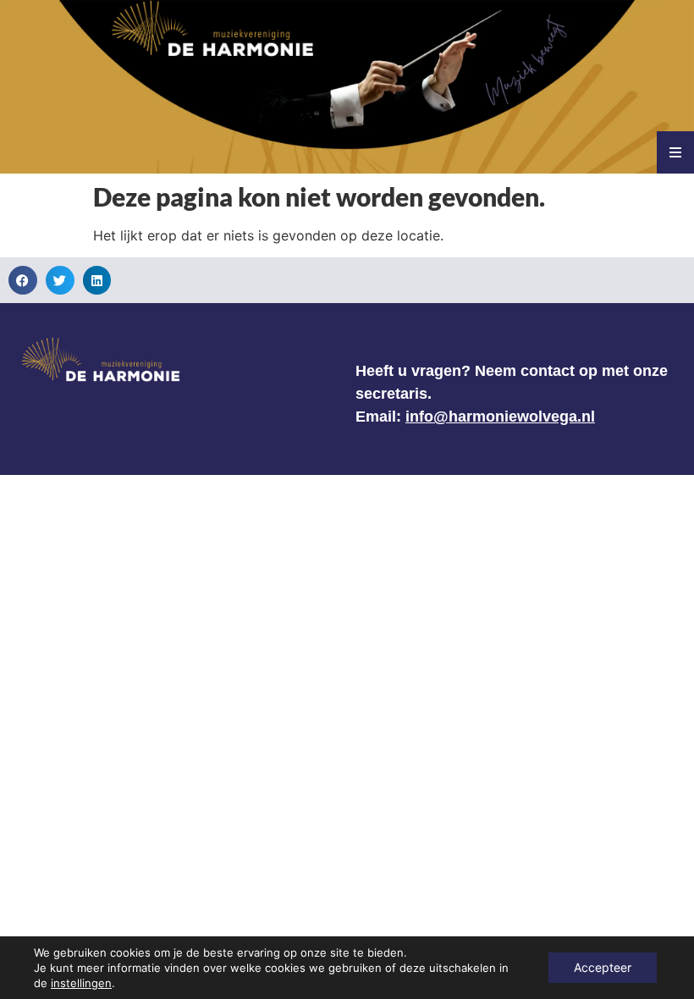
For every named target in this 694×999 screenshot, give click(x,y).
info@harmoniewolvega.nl (500, 416)
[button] (22, 280)
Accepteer (602, 967)
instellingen (81, 983)
